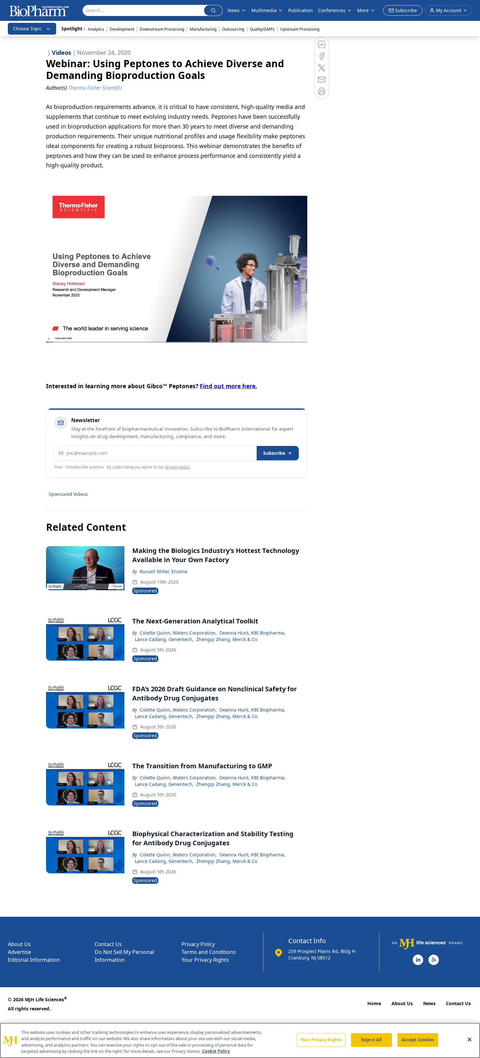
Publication (300, 10)
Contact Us (108, 944)
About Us (19, 944)
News (429, 1003)
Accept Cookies (418, 1040)
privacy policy (177, 467)
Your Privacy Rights (205, 959)
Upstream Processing (299, 29)
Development (122, 29)
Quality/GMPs (262, 29)
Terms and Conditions (209, 952)
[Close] (469, 1039)
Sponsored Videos (68, 494)
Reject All (371, 1040)
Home (374, 1003)
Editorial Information (34, 959)
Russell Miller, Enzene (163, 571)
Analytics (96, 29)
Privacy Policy (198, 944)
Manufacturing (203, 29)
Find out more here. (228, 386)
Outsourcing (233, 29)
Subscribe (274, 453)
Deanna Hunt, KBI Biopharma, (252, 633)
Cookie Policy (216, 1051)
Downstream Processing (162, 29)
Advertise (19, 952)
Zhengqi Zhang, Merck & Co (226, 639)
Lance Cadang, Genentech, (164, 639)
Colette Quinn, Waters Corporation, (178, 633)
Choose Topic (27, 28)
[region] (240, 1040)
